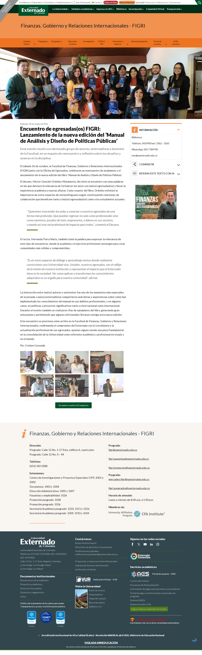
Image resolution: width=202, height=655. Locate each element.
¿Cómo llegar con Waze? (31, 568)
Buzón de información (85, 543)
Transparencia (173, 9)
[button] (156, 130)
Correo (97, 2)
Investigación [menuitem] (88, 41)
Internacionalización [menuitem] (139, 41)
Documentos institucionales (37, 576)
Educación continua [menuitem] (72, 42)
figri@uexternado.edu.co (123, 449)
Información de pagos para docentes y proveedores (155, 589)
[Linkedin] (151, 544)
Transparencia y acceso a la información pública (42, 606)
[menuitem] (28, 42)
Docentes (49, 2)
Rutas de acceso (97, 590)
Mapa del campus (97, 598)
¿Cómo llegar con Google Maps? (35, 565)
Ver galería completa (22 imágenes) (73, 405)
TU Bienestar (149, 2)
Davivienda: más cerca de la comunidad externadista (154, 622)
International (174, 2)
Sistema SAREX (137, 600)
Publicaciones (162, 2)
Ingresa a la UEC (104, 9)
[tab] (156, 173)
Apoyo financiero (127, 2)
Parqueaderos (96, 594)
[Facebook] (132, 544)
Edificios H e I (95, 606)
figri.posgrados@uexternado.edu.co (129, 488)
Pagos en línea (111, 2)
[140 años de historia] (194, 640)
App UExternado (83, 2)
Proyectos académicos (31, 584)
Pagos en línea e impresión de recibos (149, 609)
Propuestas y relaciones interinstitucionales (96, 561)
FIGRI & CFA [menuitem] (101, 42)
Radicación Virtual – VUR (105, 579)
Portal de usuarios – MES (164, 573)
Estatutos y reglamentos (32, 592)
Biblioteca (121, 9)
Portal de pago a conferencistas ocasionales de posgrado (152, 595)
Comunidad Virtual (155, 9)
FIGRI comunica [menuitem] (176, 42)
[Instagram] (157, 544)
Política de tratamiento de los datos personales (42, 603)
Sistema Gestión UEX (140, 604)
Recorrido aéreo (97, 602)
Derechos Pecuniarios (31, 588)
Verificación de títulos (85, 569)
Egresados (37, 2)
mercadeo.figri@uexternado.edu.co (129, 479)
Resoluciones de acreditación (34, 580)
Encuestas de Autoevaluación (144, 585)
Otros (23, 596)
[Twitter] (138, 544)
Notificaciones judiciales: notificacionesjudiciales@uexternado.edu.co (96, 553)
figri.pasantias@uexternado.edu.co (129, 458)
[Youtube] (145, 544)
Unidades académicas (81, 9)
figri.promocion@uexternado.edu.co (129, 467)
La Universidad (60, 9)
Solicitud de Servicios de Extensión (92, 565)
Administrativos (63, 2)
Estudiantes (24, 2)
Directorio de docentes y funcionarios (93, 547)
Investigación (135, 9)
